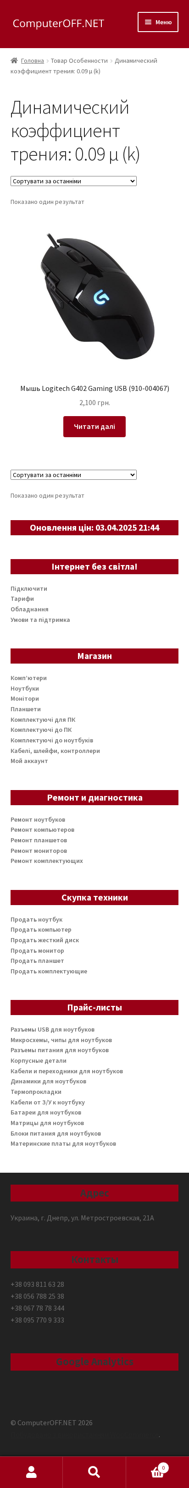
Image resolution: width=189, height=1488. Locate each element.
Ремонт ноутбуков (38, 819)
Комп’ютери (29, 678)
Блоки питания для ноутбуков (56, 1133)
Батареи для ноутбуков (46, 1112)
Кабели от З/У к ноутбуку (48, 1102)
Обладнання (30, 609)
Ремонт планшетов (39, 840)
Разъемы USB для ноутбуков (52, 1029)
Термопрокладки (36, 1091)
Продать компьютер (41, 929)
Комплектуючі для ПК (43, 719)
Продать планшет (37, 960)
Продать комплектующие (49, 971)
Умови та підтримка (40, 619)
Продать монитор (37, 950)
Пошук (94, 1472)
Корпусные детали (39, 1060)
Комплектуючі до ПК (41, 729)
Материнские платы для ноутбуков (63, 1143)
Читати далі (94, 426)
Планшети (26, 709)
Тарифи (22, 598)
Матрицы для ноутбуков (47, 1123)
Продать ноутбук (36, 919)
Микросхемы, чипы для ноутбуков (61, 1040)
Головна (32, 60)
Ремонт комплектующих (47, 861)
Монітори (25, 698)
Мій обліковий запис (31, 1472)
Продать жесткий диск (45, 940)
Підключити (29, 588)
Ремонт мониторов (39, 850)
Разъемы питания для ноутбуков (60, 1050)
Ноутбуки (25, 688)
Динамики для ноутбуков (48, 1081)
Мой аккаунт (29, 761)
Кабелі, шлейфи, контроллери (55, 751)
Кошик (145, 1464)
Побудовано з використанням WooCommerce (85, 1434)
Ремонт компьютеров (42, 829)
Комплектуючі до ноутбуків (52, 740)
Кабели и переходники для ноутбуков (67, 1071)
